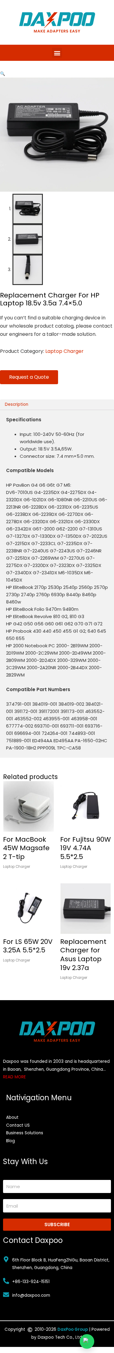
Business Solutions (24, 1133)
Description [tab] (16, 404)
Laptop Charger (64, 351)
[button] (57, 53)
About (12, 1117)
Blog (10, 1141)
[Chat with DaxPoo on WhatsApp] (87, 1341)
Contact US (18, 1125)
